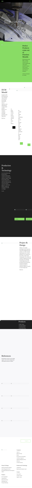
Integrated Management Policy (21, 459)
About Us (18, 452)
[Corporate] (13, 127)
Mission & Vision (19, 453)
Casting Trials (19, 467)
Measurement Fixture (5, 479)
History (18, 455)
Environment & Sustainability (21, 456)
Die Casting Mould (4, 476)
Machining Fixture (4, 481)
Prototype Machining (5, 482)
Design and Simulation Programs (7, 467)
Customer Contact (19, 475)
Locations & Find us (20, 462)
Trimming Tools (4, 478)
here (25, 73)
